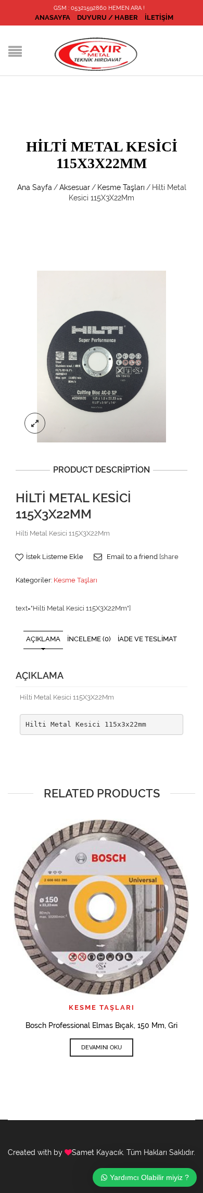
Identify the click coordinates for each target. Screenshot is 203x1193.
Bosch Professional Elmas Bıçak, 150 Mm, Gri (101, 1025)
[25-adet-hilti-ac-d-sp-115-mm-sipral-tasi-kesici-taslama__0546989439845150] (101, 356)
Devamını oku (101, 1047)
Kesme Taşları (121, 187)
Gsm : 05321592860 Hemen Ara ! (99, 8)
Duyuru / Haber (107, 17)
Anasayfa (52, 17)
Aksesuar (74, 187)
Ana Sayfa (34, 187)
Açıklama (43, 639)
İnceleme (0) (89, 639)
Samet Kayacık (97, 1152)
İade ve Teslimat (147, 639)
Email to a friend (132, 557)
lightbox (34, 423)
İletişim (159, 17)
